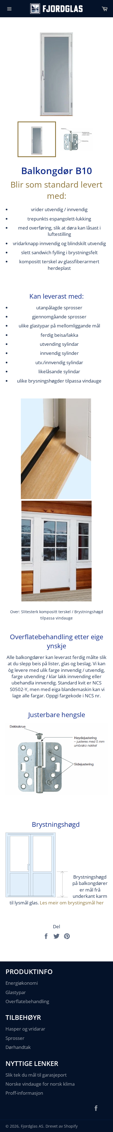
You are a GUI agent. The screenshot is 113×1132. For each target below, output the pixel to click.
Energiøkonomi (21, 983)
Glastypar (15, 992)
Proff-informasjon (24, 1093)
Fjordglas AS (32, 1126)
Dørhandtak (18, 1047)
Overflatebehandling (27, 1001)
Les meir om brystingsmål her (72, 902)
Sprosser (14, 1038)
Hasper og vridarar (25, 1029)
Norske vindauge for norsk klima (40, 1084)
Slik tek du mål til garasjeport (36, 1075)
